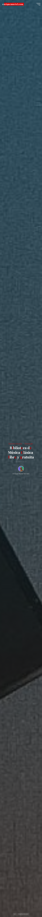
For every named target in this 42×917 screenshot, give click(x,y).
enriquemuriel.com (12, 4)
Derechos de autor (15, 444)
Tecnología (29, 444)
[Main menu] (38, 4)
